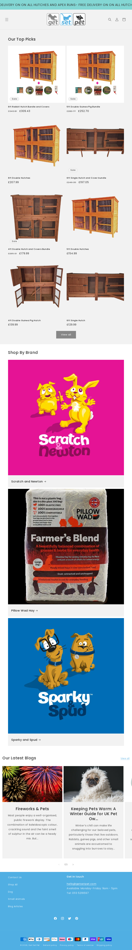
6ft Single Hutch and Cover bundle (86, 178)
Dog (10, 891)
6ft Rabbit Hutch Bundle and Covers (28, 107)
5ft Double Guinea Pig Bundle (83, 107)
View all (66, 334)
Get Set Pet (34, 945)
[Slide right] (73, 864)
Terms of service (85, 945)
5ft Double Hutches (78, 249)
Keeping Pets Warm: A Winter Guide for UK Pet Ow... (93, 813)
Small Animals (16, 899)
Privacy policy (67, 945)
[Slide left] (58, 864)
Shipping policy (104, 945)
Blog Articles (15, 906)
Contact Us (15, 877)
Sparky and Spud (24, 740)
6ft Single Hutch (76, 320)
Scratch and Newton (27, 481)
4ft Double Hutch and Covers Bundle (29, 249)
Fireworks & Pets (32, 808)
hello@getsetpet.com (81, 884)
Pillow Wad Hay (22, 610)
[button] (6, 19)
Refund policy (50, 945)
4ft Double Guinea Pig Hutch (24, 320)
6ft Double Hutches (19, 178)
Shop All (13, 884)
